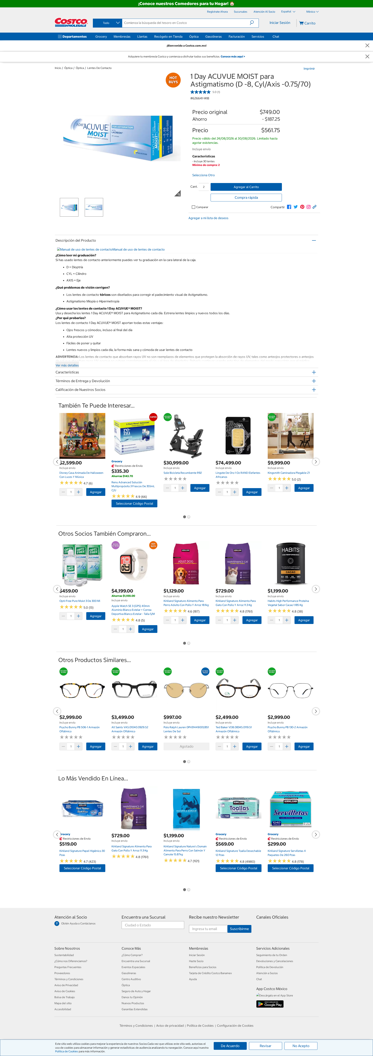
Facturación (237, 36)
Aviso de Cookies (64, 991)
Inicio (58, 68)
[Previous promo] (57, 461)
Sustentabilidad (64, 955)
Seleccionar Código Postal (134, 503)
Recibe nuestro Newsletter (214, 917)
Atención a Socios (267, 973)
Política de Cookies (66, 1051)
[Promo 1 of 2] (184, 517)
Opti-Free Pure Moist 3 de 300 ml (79, 601)
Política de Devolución (269, 967)
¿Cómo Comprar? (132, 955)
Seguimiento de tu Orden (271, 955)
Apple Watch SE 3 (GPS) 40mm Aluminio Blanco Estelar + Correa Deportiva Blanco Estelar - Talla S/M (133, 610)
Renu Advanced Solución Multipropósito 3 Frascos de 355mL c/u (133, 486)
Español (286, 11)
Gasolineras (213, 36)
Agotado (186, 746)
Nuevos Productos (133, 1003)
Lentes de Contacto (99, 68)
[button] (254, 23)
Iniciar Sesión (280, 22)
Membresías (122, 36)
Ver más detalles (67, 365)
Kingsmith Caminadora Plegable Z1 (289, 473)
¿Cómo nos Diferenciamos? (70, 961)
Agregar (96, 492)
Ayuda (193, 979)
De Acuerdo (230, 1046)
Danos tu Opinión (132, 997)
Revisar (265, 1046)
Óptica (194, 36)
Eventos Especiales (133, 967)
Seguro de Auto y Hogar (136, 991)
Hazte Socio (196, 961)
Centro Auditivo (131, 979)
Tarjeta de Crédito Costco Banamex (210, 973)
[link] (289, 206)
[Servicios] (265, 36)
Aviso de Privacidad (66, 985)
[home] (71, 22)
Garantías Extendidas (135, 1009)
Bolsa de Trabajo (64, 997)
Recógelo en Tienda (168, 36)
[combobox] (107, 23)
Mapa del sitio (62, 1003)
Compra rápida (246, 197)
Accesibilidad (62, 1009)
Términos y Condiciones (68, 979)
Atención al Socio (70, 917)
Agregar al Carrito (246, 187)
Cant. (194, 186)
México (310, 11)
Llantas (142, 36)
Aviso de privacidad (170, 1025)
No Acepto (301, 1046)
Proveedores (62, 973)
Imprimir (309, 68)
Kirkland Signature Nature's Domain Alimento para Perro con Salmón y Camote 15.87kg (185, 850)
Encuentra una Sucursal (144, 917)
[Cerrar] (367, 45)
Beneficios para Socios (202, 967)
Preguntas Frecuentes (67, 967)
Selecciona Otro (203, 175)
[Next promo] (316, 461)
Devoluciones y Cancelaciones (274, 961)
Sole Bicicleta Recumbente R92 (183, 473)
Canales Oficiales (272, 917)
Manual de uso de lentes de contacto (138, 249)
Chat (276, 36)
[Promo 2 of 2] (188, 517)
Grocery (101, 36)
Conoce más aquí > (233, 56)
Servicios (258, 36)
